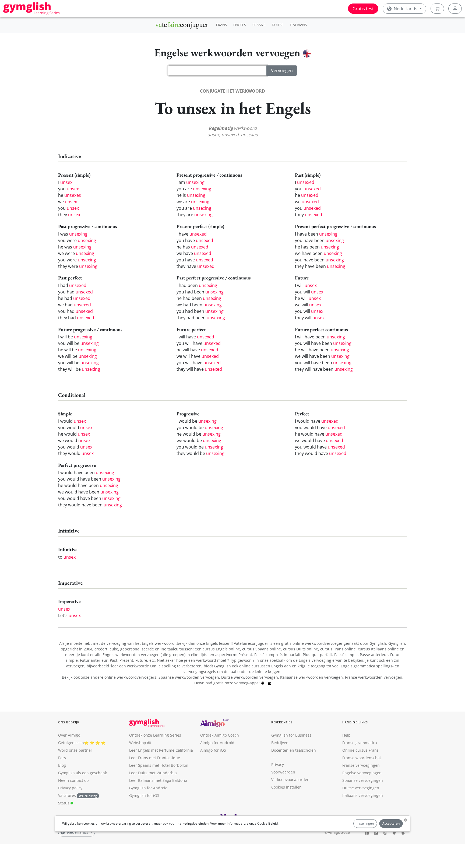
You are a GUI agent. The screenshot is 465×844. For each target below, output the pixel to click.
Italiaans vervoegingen (362, 795)
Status (64, 803)
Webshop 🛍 (140, 742)
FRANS (221, 24)
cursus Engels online (221, 649)
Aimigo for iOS (213, 750)
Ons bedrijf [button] (68, 722)
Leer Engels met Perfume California (161, 750)
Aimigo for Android (217, 742)
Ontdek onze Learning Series (155, 735)
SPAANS (258, 24)
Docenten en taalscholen (293, 750)
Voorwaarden (283, 772)
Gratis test (363, 9)
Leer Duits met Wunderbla (153, 772)
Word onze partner (75, 750)
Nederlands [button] (405, 9)
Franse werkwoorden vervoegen (373, 677)
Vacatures (67, 795)
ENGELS (239, 24)
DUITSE (277, 24)
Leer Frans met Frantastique (154, 757)
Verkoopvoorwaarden (290, 779)
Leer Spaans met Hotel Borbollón (158, 765)
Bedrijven (279, 742)
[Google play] (263, 683)
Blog (62, 765)
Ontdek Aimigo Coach (219, 735)
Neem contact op (73, 780)
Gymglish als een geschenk (82, 772)
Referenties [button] (282, 722)
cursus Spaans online (261, 649)
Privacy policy (70, 787)
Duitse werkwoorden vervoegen (249, 677)
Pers (62, 757)
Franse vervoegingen (361, 765)
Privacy (277, 764)
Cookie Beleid (267, 823)
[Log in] (455, 8)
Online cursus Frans (360, 750)
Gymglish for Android (148, 787)
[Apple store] (269, 683)
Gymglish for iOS (144, 795)
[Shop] (437, 8)
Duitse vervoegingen (360, 787)
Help (346, 735)
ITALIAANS (298, 24)
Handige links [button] (355, 722)
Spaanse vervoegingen (362, 780)
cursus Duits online (300, 649)
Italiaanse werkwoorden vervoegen (311, 677)
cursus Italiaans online (378, 649)
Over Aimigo (69, 735)
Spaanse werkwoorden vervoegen (188, 677)
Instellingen (365, 823)
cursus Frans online (338, 649)
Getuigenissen (71, 742)
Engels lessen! (219, 643)
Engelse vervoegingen (362, 772)
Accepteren (391, 823)
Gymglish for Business (291, 735)
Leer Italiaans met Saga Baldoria (158, 780)
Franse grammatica (359, 742)
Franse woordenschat (361, 757)
